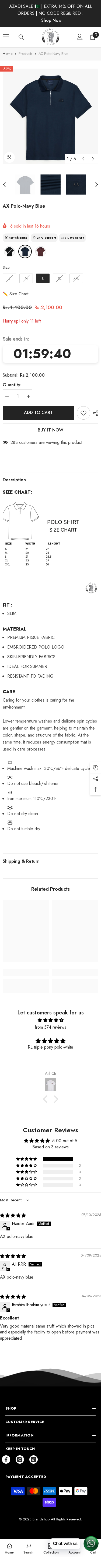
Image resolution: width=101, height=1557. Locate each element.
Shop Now (51, 20)
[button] (83, 159)
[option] (50, 116)
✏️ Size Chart (15, 294)
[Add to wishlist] (83, 413)
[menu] (6, 37)
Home (7, 53)
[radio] (9, 251)
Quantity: (12, 385)
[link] (26, 972)
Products (25, 53)
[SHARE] (94, 413)
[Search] (21, 37)
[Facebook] (6, 1459)
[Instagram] (20, 1459)
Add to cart (38, 412)
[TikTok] (33, 1459)
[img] (50, 1020)
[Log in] (80, 37)
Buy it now (50, 430)
